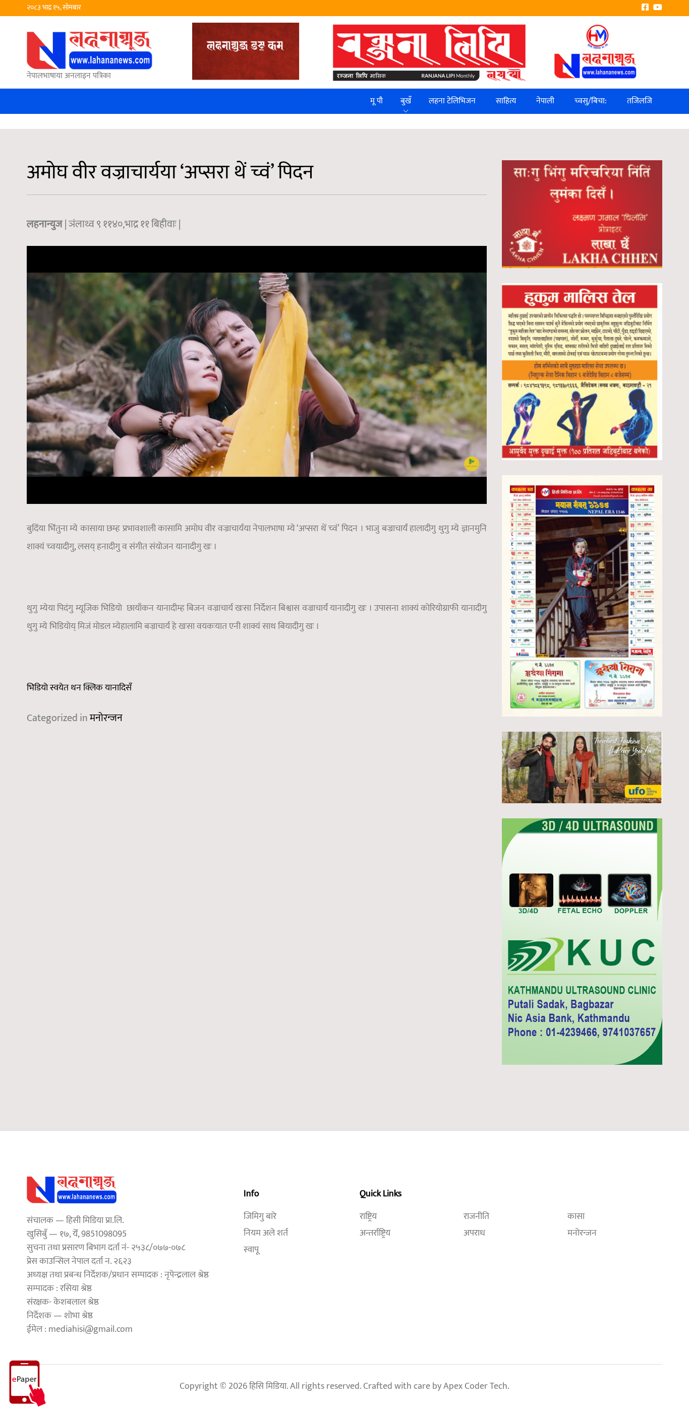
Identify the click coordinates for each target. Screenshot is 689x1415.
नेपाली (545, 101)
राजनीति (476, 1216)
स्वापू (251, 1249)
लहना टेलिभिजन (452, 101)
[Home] (90, 50)
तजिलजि (639, 101)
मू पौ (376, 101)
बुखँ (405, 101)
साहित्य (506, 101)
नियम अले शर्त (266, 1233)
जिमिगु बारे (260, 1216)
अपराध (474, 1233)
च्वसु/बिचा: (591, 101)
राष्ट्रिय (368, 1216)
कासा (576, 1216)
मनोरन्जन (106, 718)
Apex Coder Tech (475, 1386)
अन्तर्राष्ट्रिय (375, 1233)
